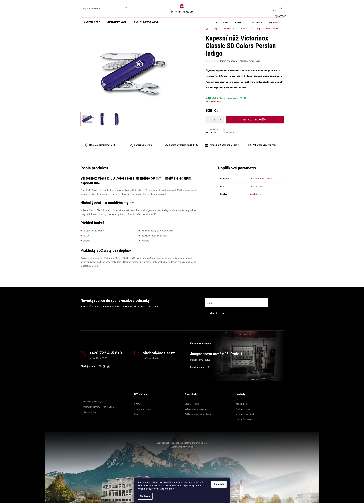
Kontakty (138, 414)
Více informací (167, 488)
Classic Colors (255, 194)
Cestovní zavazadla (244, 419)
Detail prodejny (198, 367)
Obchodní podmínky (92, 402)
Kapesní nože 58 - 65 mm (260, 179)
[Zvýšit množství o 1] (220, 119)
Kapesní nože (242, 404)
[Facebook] (99, 366)
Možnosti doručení (214, 101)
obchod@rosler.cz (159, 353)
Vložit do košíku (256, 119)
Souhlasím (219, 484)
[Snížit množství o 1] (209, 119)
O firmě (137, 404)
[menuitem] (92, 22)
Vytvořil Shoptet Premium (182, 447)
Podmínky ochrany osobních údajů (98, 407)
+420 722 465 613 (105, 353)
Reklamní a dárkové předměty (198, 414)
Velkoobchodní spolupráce (196, 409)
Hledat (126, 8)
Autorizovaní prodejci (143, 409)
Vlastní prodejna (192, 404)
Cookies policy (89, 412)
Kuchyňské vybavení (245, 414)
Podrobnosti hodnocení (250, 61)
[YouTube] (108, 366)
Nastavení (145, 496)
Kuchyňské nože (243, 409)
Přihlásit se (217, 313)
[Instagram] (104, 366)
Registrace (273, 8)
